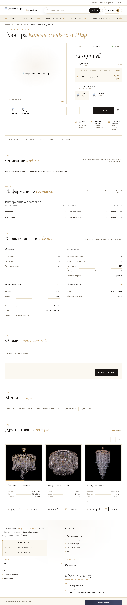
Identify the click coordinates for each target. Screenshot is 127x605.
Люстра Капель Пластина (59, 485)
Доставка (29, 139)
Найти (95, 10)
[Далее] (64, 111)
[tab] (15, 463)
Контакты (119, 3)
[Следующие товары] (119, 439)
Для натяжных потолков (48, 409)
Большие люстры (76, 18)
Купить (103, 110)
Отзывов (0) (67, 139)
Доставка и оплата (97, 3)
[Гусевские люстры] (14, 10)
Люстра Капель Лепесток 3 (20, 485)
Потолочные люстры (29, 18)
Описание (13, 139)
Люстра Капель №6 (95, 485)
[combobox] (69, 10)
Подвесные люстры (53, 18)
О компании (9, 578)
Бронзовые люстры (100, 18)
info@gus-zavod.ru (76, 585)
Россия (10, 409)
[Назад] (7, 111)
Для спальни (71, 409)
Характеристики (48, 139)
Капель (119, 430)
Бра (117, 18)
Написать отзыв (106, 372)
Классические (25, 409)
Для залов (86, 409)
